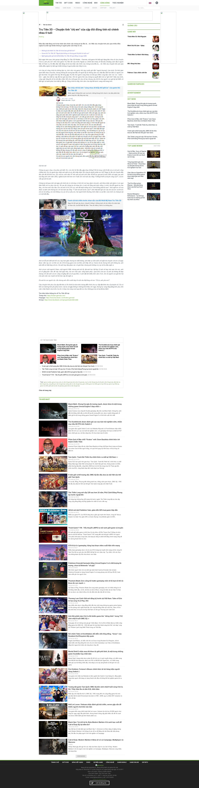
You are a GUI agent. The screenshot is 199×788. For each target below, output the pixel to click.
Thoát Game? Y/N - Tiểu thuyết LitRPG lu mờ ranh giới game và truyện (64, 375)
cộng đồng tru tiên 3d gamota (57, 384)
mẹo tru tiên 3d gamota (91, 382)
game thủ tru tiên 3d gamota (72, 386)
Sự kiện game (98, 762)
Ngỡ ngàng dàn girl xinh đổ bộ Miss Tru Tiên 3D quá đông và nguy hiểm (64, 56)
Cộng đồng (105, 3)
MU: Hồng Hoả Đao (133, 63)
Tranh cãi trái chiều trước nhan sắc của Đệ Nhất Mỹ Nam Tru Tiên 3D (94, 200)
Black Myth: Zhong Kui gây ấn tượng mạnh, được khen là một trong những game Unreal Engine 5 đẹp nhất (67, 347)
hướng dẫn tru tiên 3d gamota (74, 384)
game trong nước (56, 382)
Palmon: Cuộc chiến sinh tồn (137, 72)
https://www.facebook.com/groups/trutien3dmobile (61, 300)
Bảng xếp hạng (77, 762)
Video (77, 3)
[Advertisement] (81, 320)
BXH (95, 3)
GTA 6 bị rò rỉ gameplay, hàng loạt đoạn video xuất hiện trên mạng (94, 545)
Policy (104, 779)
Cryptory (103, 8)
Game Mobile (121, 762)
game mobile (47, 382)
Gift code (68, 3)
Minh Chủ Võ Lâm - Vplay (135, 45)
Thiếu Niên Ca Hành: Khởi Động (137, 54)
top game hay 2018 (112, 384)
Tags (41, 382)
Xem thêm (157, 146)
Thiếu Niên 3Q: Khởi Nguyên (136, 36)
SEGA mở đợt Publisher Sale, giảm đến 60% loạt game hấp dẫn (62, 372)
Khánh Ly (41, 36)
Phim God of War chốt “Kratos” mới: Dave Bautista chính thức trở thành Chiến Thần (67, 357)
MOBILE (57, 8)
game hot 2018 (93, 384)
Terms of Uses (97, 779)
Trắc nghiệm (117, 3)
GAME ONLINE (67, 8)
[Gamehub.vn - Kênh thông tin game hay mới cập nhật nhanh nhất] (46, 2)
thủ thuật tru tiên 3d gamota (105, 382)
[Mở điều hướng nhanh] (123, 24)
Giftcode (65, 762)
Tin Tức (58, 3)
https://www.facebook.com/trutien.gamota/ (60, 298)
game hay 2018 (102, 384)
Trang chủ (55, 762)
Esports (145, 762)
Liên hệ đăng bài (101, 783)
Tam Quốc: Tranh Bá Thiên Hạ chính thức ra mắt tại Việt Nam (108, 356)
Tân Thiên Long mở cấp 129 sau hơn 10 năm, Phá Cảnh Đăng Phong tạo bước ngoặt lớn (70, 369)
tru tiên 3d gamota (67, 382)
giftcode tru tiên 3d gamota (56, 386)
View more (81, 756)
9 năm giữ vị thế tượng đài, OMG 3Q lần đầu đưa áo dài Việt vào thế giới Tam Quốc (68, 366)
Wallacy (112, 8)
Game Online (134, 762)
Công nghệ (87, 3)
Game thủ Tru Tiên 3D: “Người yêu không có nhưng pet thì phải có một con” (65, 53)
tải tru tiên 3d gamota (78, 382)
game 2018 (85, 384)
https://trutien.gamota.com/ (56, 295)
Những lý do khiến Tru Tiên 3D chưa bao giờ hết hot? (58, 50)
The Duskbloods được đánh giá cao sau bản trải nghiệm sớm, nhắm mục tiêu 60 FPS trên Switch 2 (109, 347)
